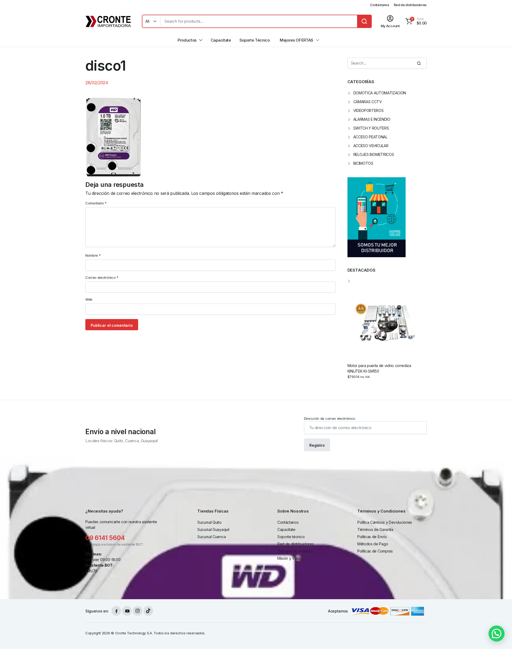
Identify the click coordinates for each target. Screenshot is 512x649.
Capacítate (221, 40)
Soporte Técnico (254, 40)
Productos (187, 40)
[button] (415, 21)
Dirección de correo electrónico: (330, 418)
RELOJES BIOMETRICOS (373, 154)
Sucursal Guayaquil (213, 529)
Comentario (96, 203)
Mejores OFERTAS (296, 40)
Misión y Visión (289, 558)
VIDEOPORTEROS (368, 110)
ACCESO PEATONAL (370, 137)
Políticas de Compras (375, 551)
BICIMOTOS (363, 163)
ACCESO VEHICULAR (371, 145)
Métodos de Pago (372, 544)
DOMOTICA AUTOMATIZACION (379, 93)
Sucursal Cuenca (211, 536)
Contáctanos (379, 5)
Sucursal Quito (209, 522)
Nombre (93, 255)
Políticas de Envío (372, 536)
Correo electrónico (101, 277)
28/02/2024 (96, 82)
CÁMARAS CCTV (367, 101)
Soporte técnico (291, 536)
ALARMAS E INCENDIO (371, 119)
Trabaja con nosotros (295, 551)
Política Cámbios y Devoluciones (384, 522)
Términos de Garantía (375, 529)
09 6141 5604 (105, 538)
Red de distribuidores (410, 5)
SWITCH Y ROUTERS (371, 128)
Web (89, 299)
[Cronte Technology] (108, 21)
